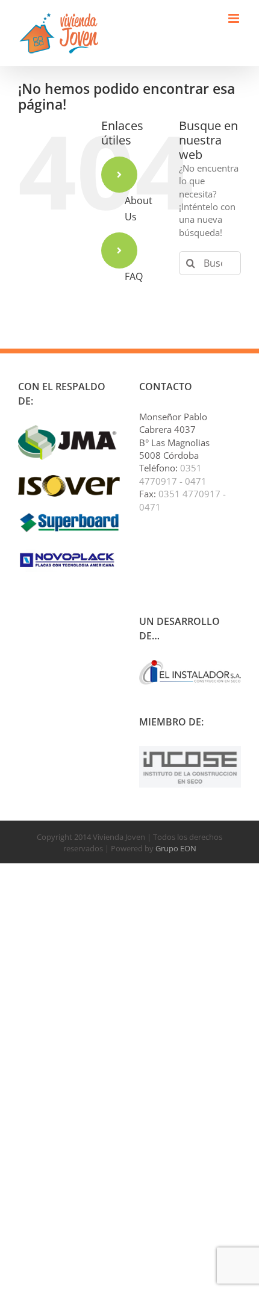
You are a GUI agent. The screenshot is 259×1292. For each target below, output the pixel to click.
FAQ (134, 276)
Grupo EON (175, 848)
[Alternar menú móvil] (234, 18)
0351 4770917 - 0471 (173, 474)
